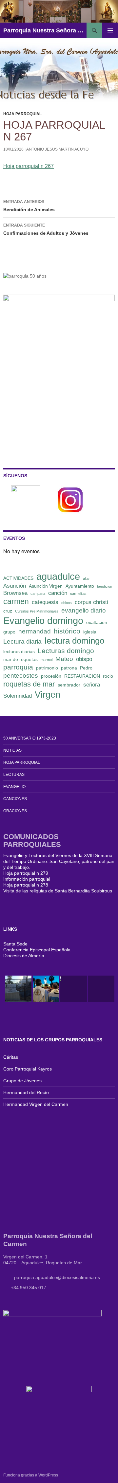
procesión (51, 676)
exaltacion (96, 622)
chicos (66, 603)
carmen (16, 601)
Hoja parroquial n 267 (28, 166)
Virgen (47, 695)
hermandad (34, 631)
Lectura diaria (22, 641)
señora (91, 685)
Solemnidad (17, 696)
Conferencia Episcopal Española (36, 949)
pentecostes (20, 675)
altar (86, 578)
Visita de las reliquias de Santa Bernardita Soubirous (57, 890)
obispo (84, 659)
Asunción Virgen (46, 586)
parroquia (18, 667)
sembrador (69, 684)
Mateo (64, 658)
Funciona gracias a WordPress (30, 1475)
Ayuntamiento (80, 586)
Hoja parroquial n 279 (25, 873)
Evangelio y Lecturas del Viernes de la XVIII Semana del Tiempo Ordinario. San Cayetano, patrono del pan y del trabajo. (58, 861)
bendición (104, 586)
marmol (46, 660)
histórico (67, 631)
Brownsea (15, 593)
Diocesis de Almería (23, 955)
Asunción (14, 586)
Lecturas (14, 774)
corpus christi (91, 602)
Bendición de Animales (29, 205)
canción (57, 593)
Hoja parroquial (22, 114)
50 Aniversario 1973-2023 (29, 738)
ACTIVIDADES (18, 578)
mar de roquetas (20, 659)
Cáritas (10, 1057)
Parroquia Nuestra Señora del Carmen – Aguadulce (45, 30)
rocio (108, 676)
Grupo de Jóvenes (22, 1080)
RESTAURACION (82, 676)
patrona (69, 667)
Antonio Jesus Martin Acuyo (57, 149)
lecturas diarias (19, 651)
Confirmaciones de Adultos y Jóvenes (45, 229)
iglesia (89, 631)
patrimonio (47, 667)
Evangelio (14, 786)
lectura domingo (74, 641)
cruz (7, 610)
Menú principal (110, 30)
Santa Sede (15, 943)
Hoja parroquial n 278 (25, 885)
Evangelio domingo (43, 620)
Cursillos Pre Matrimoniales (36, 611)
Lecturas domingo (66, 650)
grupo (9, 631)
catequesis (45, 602)
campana (37, 593)
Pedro (86, 667)
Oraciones (15, 811)
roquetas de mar (29, 684)
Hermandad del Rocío (26, 1092)
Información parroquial (26, 879)
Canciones (15, 798)
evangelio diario (83, 610)
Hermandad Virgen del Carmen (35, 1104)
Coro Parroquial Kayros (27, 1068)
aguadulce (58, 576)
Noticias (12, 750)
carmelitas (78, 593)
